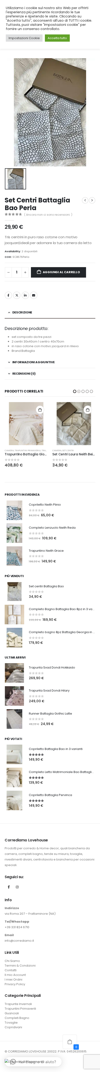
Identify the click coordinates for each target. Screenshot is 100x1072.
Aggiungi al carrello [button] (40, 410)
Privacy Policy (15, 984)
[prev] (85, 200)
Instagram (17, 887)
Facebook (8, 295)
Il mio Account (15, 975)
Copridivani (13, 1027)
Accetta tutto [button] (57, 38)
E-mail (33, 295)
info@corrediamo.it (19, 940)
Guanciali (12, 1013)
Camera (9, 450)
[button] (75, 391)
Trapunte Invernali (80, 450)
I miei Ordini (13, 979)
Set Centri (20, 450)
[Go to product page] (26, 423)
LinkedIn (25, 295)
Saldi (65, 450)
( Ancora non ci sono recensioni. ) (48, 215)
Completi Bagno (17, 1018)
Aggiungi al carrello (61, 272)
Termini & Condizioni (20, 965)
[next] (92, 200)
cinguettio (16, 295)
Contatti (11, 970)
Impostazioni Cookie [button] (24, 38)
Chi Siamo (12, 961)
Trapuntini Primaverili (20, 1008)
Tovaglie (11, 1022)
